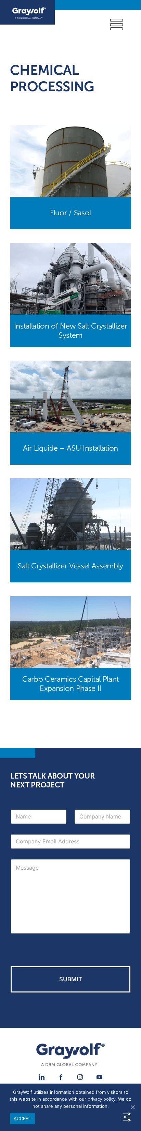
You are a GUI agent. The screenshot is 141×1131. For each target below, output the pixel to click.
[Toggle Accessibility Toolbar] (127, 1117)
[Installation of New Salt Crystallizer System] (70, 247)
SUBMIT (70, 979)
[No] (132, 1107)
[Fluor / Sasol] (70, 130)
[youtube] (99, 1077)
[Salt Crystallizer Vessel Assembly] (70, 483)
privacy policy (101, 1099)
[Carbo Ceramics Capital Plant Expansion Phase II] (70, 601)
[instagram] (80, 1077)
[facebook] (61, 1077)
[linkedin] (42, 1077)
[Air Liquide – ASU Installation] (70, 365)
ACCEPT (22, 1118)
